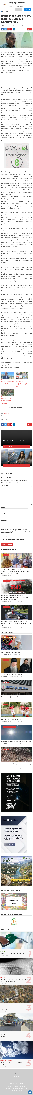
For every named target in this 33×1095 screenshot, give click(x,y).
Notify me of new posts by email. (13, 539)
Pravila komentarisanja (16, 1086)
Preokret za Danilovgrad (23, 418)
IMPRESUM (24, 1088)
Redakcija (9, 25)
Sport (5, 704)
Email (3, 514)
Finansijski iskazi (16, 1091)
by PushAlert (5, 11)
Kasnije (19, 10)
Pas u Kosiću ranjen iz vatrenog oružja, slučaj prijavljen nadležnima (15, 980)
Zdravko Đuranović (7, 419)
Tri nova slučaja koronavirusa (10, 697)
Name (3, 507)
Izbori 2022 (7, 413)
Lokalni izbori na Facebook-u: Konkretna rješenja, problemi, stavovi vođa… (21, 383)
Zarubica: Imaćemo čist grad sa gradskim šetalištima (7, 381)
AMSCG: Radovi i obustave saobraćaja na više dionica (15, 1035)
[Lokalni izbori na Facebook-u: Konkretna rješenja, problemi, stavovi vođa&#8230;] (22, 375)
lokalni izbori (19, 416)
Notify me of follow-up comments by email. (17, 536)
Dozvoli (28, 10)
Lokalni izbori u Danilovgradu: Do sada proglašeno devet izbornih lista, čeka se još (7, 400)
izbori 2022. (11, 416)
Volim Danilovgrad (17, 1083)
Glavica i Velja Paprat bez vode (11, 652)
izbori (5, 416)
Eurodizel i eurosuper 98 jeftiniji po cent (13, 953)
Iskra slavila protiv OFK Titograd (11, 719)
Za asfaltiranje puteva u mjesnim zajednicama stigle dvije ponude (15, 1008)
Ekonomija (3, 951)
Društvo (5, 682)
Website (4, 520)
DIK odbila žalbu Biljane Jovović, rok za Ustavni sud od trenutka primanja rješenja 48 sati (16, 623)
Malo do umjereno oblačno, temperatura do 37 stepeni (16, 1063)
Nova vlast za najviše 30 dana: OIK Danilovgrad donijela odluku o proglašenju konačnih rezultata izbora (15, 597)
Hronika (2, 977)
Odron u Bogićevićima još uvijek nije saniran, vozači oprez (16, 765)
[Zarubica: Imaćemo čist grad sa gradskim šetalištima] (7, 375)
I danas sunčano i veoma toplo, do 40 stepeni (16, 741)
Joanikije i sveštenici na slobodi (11, 674)
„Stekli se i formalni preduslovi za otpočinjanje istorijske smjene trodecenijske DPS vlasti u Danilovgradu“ (16, 571)
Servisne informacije (9, 637)
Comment (4, 485)
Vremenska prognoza (9, 727)
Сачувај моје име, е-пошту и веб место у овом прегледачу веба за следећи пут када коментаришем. (15, 531)
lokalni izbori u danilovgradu (9, 418)
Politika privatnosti (13, 1088)
